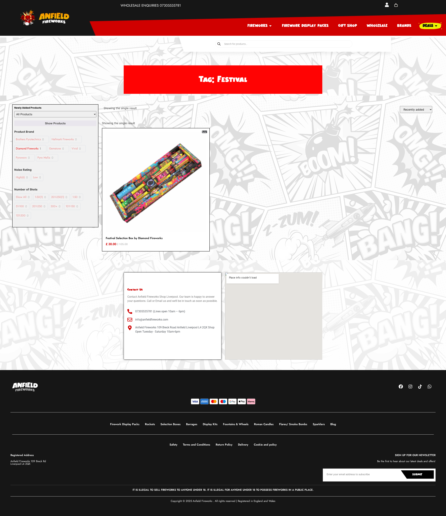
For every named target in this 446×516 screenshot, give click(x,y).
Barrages (191, 424)
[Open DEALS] (436, 26)
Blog (333, 424)
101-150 (70, 206)
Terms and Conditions (196, 445)
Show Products (55, 123)
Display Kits (210, 424)
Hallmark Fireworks (63, 139)
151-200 (20, 215)
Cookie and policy (265, 445)
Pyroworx (21, 158)
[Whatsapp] (429, 386)
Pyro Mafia (43, 158)
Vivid (75, 148)
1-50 (75, 197)
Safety (173, 445)
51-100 (20, 206)
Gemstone (55, 148)
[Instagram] (410, 386)
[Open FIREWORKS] (270, 26)
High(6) (20, 177)
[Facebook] (400, 386)
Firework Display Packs (124, 424)
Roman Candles (264, 424)
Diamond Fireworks (27, 148)
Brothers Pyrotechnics (28, 139)
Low (35, 177)
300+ (54, 206)
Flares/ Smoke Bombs (293, 424)
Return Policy (224, 445)
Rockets (150, 424)
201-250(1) (57, 197)
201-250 (37, 206)
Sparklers (319, 424)
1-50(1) (39, 197)
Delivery (243, 445)
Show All (21, 197)
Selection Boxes (170, 424)
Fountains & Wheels (235, 424)
